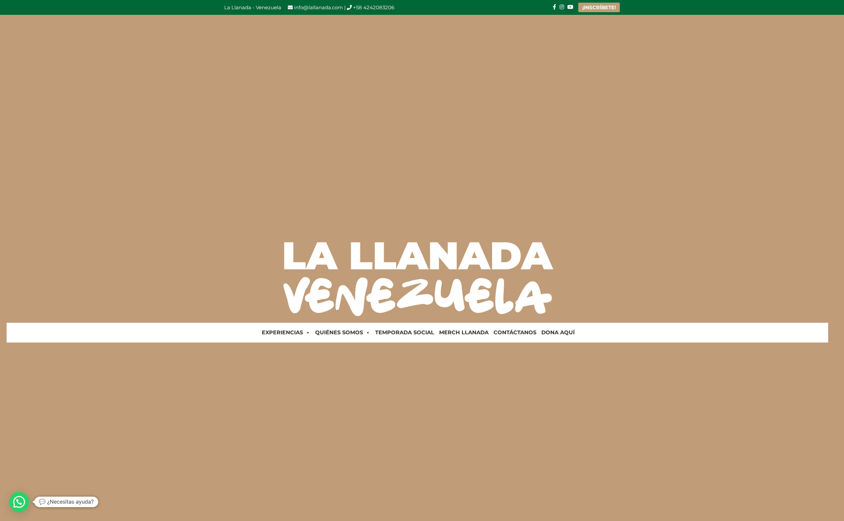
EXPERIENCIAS (282, 332)
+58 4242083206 (373, 7)
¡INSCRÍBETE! (599, 7)
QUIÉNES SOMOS (339, 332)
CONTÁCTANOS (515, 332)
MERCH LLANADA (464, 332)
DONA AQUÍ (558, 332)
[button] (19, 502)
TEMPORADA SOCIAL (404, 332)
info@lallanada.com (318, 7)
